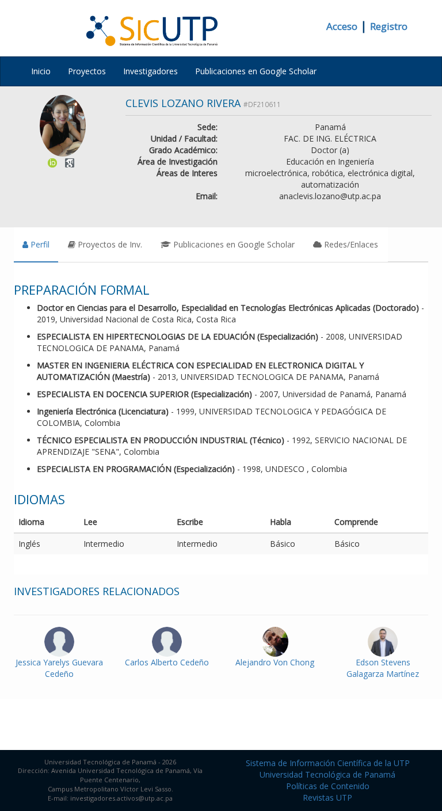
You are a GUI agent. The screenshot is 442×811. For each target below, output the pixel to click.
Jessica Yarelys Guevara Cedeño (59, 668)
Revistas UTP (327, 797)
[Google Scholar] (69, 162)
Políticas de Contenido (327, 785)
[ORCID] (52, 162)
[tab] (36, 244)
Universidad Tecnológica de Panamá (327, 774)
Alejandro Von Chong (274, 662)
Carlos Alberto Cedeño (167, 662)
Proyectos (87, 71)
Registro (388, 26)
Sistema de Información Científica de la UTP (328, 762)
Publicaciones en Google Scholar (256, 71)
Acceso (341, 26)
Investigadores (150, 71)
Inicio (41, 71)
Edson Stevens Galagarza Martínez (382, 668)
